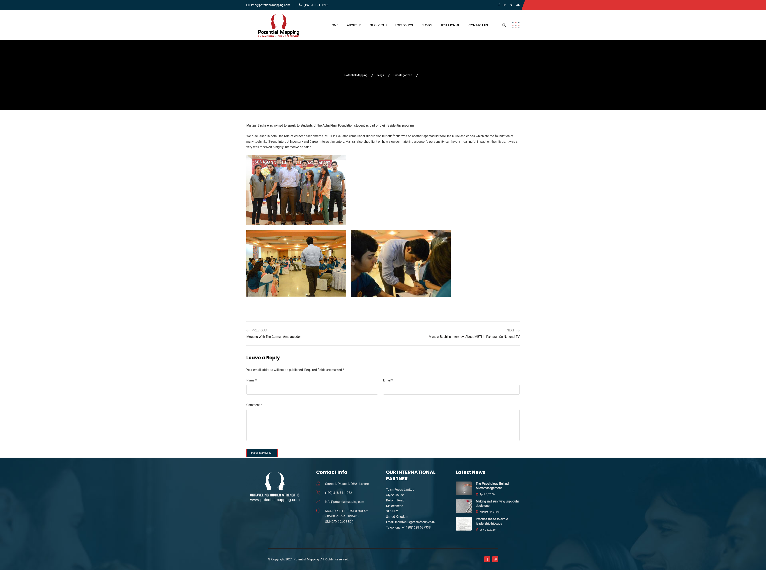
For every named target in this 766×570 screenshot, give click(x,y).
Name (251, 380)
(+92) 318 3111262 (316, 5)
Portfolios (404, 25)
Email (388, 380)
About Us (354, 25)
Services (377, 25)
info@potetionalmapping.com (270, 5)
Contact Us (478, 25)
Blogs (427, 25)
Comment (254, 405)
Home (334, 25)
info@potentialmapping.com (344, 502)
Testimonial (450, 25)
